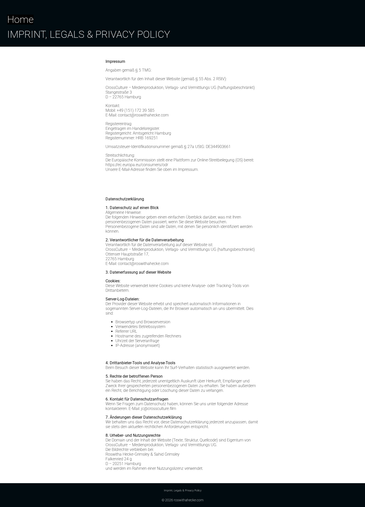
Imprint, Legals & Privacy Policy (182, 490)
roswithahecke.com (188, 500)
